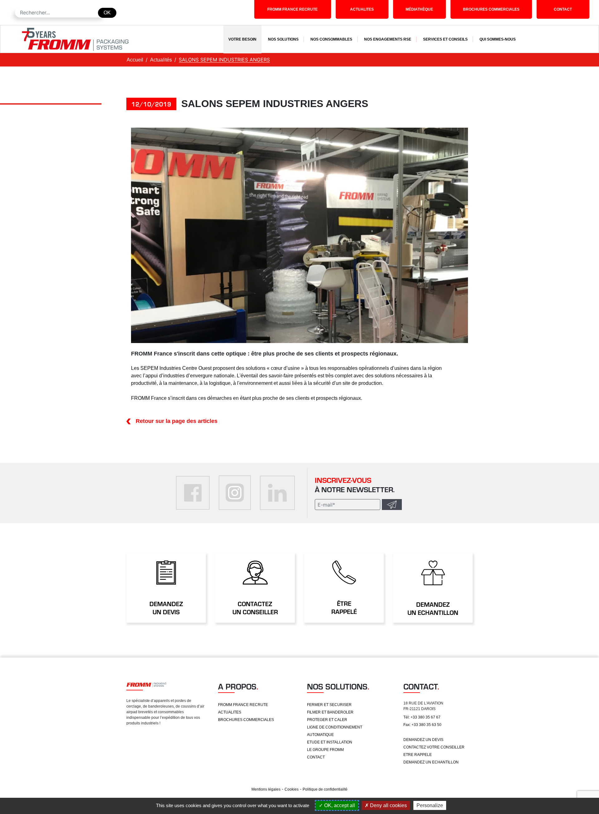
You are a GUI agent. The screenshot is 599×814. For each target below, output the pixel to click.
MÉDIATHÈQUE (419, 9)
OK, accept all (339, 805)
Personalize (429, 805)
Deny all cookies (388, 805)
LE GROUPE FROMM (325, 750)
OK (107, 12)
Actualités (161, 59)
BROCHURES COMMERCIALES (491, 9)
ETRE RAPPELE (417, 755)
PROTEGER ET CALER (327, 720)
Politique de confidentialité (325, 789)
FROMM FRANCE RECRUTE (292, 9)
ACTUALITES (362, 9)
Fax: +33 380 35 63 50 (422, 725)
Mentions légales (265, 789)
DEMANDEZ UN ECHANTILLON (431, 762)
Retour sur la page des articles (176, 421)
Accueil (135, 59)
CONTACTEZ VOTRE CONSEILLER (434, 747)
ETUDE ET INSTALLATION (329, 742)
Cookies (292, 789)
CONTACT (563, 9)
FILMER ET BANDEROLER (330, 712)
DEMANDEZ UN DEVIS (423, 740)
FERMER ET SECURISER (329, 705)
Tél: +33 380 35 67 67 (422, 717)
